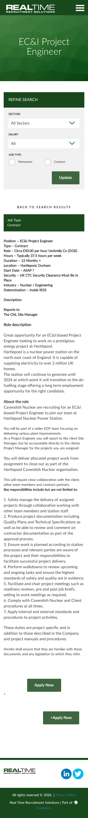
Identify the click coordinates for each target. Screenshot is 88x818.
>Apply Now (61, 718)
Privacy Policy (65, 795)
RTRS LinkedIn (66, 773)
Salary (13, 134)
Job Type (15, 155)
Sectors (14, 114)
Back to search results (44, 207)
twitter (78, 773)
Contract (59, 161)
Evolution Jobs (30, 9)
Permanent (25, 161)
